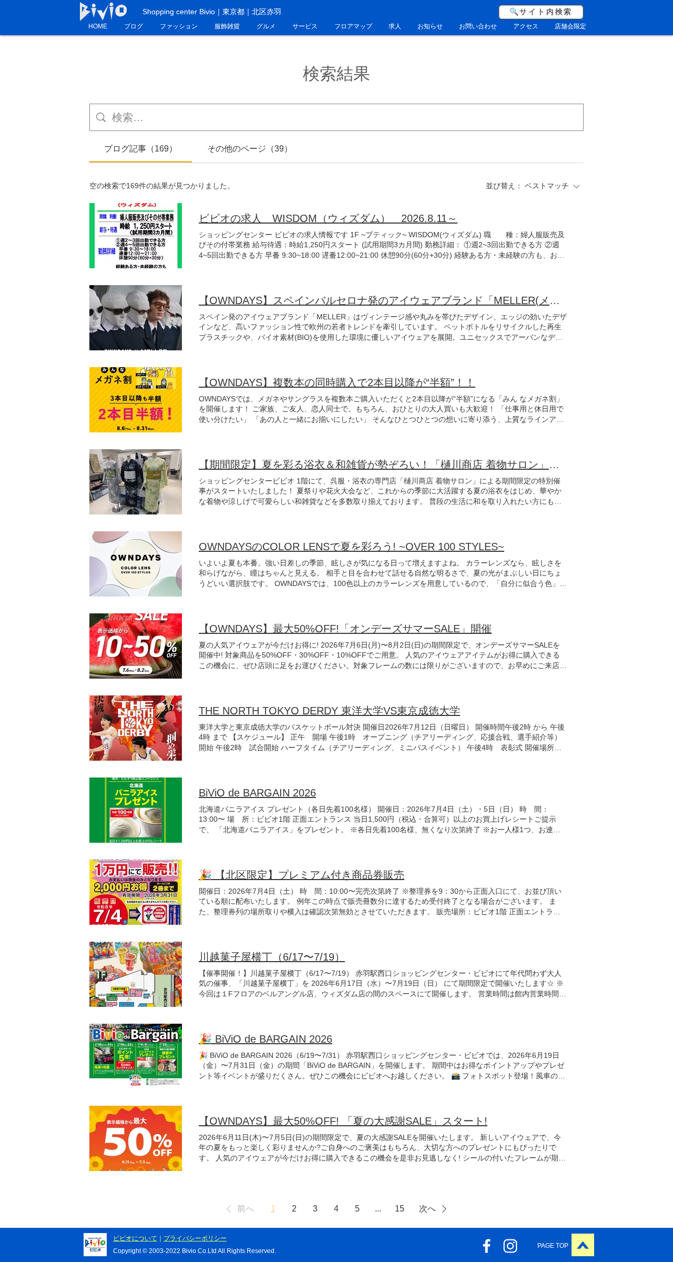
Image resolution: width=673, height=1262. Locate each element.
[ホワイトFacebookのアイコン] (486, 1246)
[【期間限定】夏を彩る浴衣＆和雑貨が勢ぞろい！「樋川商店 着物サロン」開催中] (135, 481)
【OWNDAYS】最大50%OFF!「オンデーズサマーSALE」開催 (345, 628)
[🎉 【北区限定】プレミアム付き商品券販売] (135, 892)
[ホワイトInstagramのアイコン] (510, 1246)
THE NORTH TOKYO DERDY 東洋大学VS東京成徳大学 (329, 710)
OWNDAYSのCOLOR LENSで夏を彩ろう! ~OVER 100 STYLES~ (351, 546)
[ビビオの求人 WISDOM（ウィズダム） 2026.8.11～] (135, 235)
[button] (238, 1208)
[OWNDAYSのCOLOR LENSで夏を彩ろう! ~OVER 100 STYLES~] (135, 564)
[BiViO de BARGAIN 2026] (135, 810)
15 (399, 1208)
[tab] (140, 149)
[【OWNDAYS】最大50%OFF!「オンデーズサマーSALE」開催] (135, 646)
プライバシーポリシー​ (195, 1238)
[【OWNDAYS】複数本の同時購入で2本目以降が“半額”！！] (135, 399)
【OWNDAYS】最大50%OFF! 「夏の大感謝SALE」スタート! (343, 1121)
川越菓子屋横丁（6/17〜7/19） (272, 957)
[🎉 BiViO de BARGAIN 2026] (135, 1056)
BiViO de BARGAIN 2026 (257, 793)
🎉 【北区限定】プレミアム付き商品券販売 (301, 875)
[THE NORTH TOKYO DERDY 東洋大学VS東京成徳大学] (135, 728)
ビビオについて (135, 1238)
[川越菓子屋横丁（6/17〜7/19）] (135, 974)
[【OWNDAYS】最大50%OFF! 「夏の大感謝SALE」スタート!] (135, 1138)
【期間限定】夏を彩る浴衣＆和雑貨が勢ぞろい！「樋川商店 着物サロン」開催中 (383, 464)
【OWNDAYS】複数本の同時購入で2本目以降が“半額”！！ (337, 382)
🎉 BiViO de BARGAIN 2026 (265, 1039)
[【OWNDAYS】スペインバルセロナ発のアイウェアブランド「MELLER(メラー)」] (135, 317)
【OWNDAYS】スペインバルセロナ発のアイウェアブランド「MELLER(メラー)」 (383, 300)
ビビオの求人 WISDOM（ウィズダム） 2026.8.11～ (328, 218)
